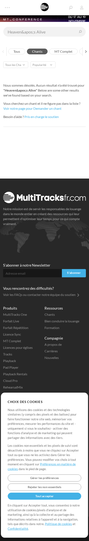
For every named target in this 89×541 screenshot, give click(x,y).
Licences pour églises (18, 347)
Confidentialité (18, 528)
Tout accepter (44, 496)
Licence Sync (12, 334)
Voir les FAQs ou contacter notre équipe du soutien (39, 295)
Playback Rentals (15, 374)
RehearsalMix (13, 387)
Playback (9, 361)
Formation (51, 328)
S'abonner (74, 272)
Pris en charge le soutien (41, 117)
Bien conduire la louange (61, 321)
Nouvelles (51, 358)
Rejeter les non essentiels (44, 487)
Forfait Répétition (15, 328)
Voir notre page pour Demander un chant (32, 108)
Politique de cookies (58, 524)
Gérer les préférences (44, 478)
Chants (49, 314)
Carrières (51, 351)
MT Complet (12, 341)
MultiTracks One (15, 314)
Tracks (7, 354)
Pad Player (10, 367)
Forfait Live (11, 321)
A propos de (53, 344)
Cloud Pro (10, 381)
